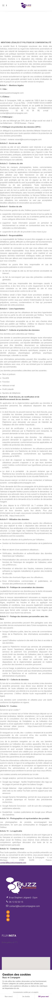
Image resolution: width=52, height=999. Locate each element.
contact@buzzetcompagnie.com (13, 863)
